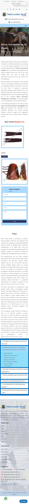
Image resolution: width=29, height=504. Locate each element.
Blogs (2, 436)
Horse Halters (20, 1)
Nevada (6, 336)
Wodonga (21, 284)
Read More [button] (4, 156)
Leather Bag (4, 462)
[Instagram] (13, 9)
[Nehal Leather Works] (14, 14)
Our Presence (4, 433)
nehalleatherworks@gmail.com (11, 477)
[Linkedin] (16, 9)
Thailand (7, 284)
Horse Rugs (13, 1)
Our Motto (4, 439)
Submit (14, 221)
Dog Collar (4, 457)
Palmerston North (13, 336)
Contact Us (4, 441)
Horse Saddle (6, 1)
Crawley (20, 336)
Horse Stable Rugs (6, 459)
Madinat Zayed (15, 284)
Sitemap (3, 431)
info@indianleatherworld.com (15, 19)
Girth (3, 153)
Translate (25, 5)
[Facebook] (7, 9)
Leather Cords (5, 454)
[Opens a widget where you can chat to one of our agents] (23, 501)
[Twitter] (10, 9)
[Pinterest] (19, 9)
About (2, 428)
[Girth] (14, 137)
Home (2, 51)
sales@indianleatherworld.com (11, 474)
